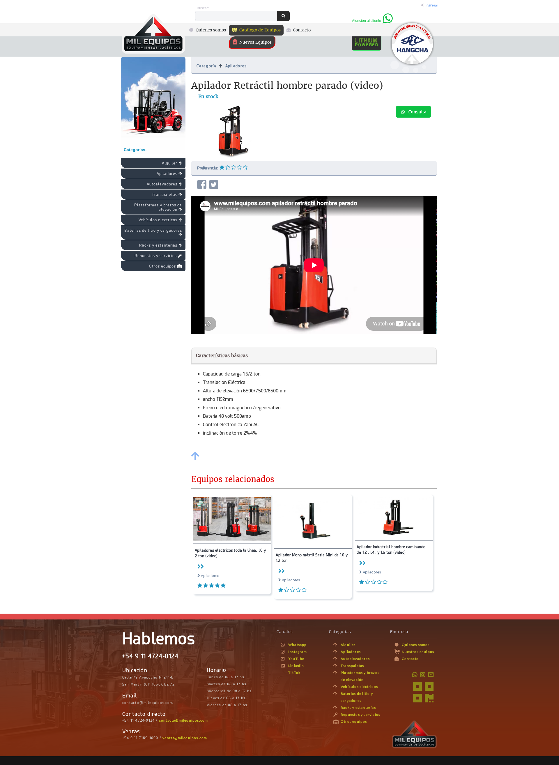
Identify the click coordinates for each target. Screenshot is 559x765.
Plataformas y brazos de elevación (158, 207)
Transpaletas (165, 194)
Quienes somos (210, 30)
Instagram (297, 651)
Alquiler (170, 163)
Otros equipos (163, 266)
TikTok (294, 672)
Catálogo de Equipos (259, 30)
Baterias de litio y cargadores (153, 230)
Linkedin (296, 665)
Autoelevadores (162, 184)
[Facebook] (203, 184)
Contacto (301, 30)
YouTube (296, 658)
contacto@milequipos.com (183, 720)
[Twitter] (215, 184)
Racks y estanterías (158, 245)
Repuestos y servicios (156, 256)
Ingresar (431, 5)
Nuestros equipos (418, 651)
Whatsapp (297, 644)
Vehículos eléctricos (158, 220)
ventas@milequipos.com (184, 738)
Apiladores (167, 173)
